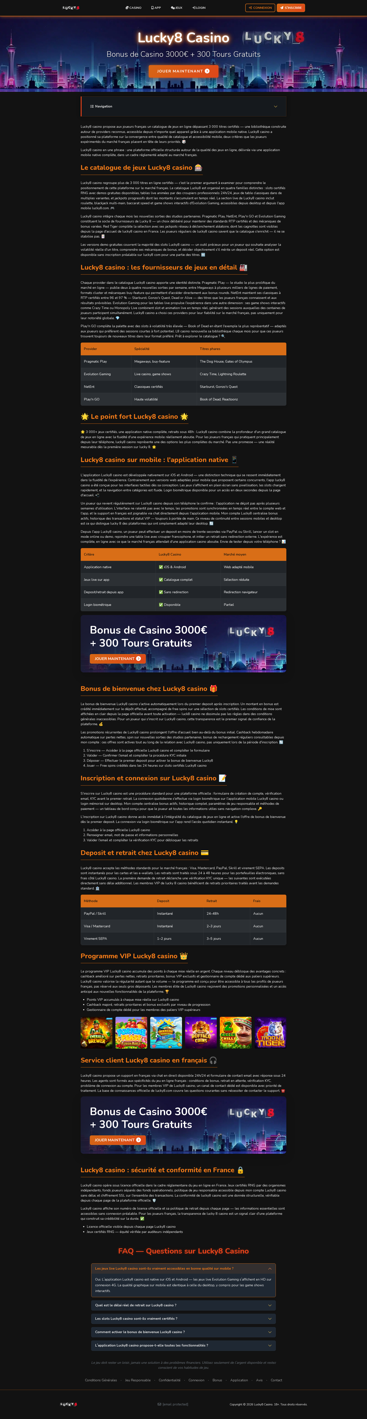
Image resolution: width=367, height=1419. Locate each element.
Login (200, 8)
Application (239, 1380)
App (157, 8)
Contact (276, 1380)
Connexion (262, 8)
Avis (259, 1380)
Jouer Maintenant (180, 71)
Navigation (103, 106)
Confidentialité (169, 1380)
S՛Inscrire (293, 8)
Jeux (178, 8)
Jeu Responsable (138, 1380)
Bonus (217, 1380)
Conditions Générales (101, 1380)
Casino (135, 8)
